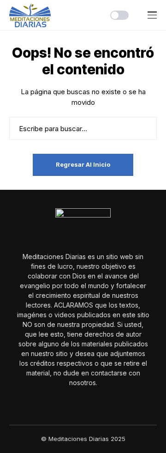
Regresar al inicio (83, 164)
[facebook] (76, 402)
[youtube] (89, 403)
